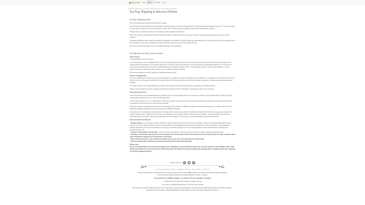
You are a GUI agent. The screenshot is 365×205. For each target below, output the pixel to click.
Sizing (173, 169)
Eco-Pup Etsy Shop (162, 169)
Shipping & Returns (183, 169)
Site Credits (196, 169)
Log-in (164, 2)
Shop (144, 2)
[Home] (134, 2)
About (149, 2)
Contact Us (205, 169)
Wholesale (157, 2)
